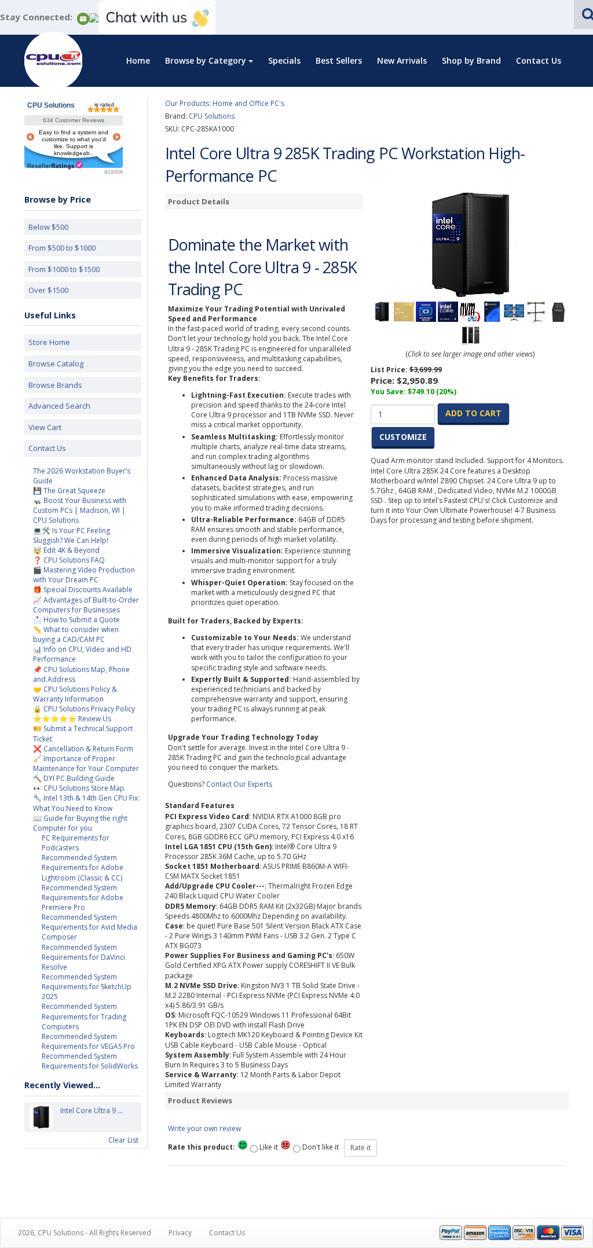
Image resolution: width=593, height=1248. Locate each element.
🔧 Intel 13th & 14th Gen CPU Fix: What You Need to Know (86, 803)
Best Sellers (339, 60)
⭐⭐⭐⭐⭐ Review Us (72, 719)
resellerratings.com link (55, 165)
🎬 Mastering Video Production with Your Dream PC (84, 575)
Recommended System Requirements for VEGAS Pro (88, 1041)
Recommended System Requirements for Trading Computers (84, 1016)
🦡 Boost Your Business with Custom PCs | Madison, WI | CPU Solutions (79, 510)
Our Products (187, 103)
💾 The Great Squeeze (69, 490)
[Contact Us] (83, 18)
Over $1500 (48, 290)
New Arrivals (402, 60)
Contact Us (538, 60)
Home (138, 60)
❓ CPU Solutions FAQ (69, 560)
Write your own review (204, 1128)
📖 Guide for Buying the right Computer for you (80, 823)
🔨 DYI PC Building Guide (74, 778)
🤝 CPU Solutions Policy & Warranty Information (75, 694)
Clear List (123, 1140)
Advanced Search (59, 406)
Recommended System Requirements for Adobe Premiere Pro (82, 897)
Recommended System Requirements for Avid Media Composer (89, 927)
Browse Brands (55, 385)
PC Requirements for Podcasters (75, 843)
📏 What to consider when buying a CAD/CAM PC (76, 634)
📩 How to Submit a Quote (76, 620)
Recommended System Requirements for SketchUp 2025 (86, 986)
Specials (284, 60)
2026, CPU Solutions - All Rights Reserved (84, 1233)
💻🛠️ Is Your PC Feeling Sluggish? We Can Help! (71, 535)
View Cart (44, 427)
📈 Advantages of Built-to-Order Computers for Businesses (86, 605)
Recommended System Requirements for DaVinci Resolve (83, 957)
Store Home (49, 342)
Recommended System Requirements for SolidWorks (90, 1061)
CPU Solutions (51, 105)
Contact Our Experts (239, 784)
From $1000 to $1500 (64, 269)
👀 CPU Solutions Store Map (79, 788)
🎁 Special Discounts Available (83, 589)
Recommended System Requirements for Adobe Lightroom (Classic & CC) (82, 867)
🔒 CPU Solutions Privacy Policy (84, 709)
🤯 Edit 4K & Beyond (66, 550)
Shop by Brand (471, 60)
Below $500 (48, 227)
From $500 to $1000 (62, 248)
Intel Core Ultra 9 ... (91, 1110)
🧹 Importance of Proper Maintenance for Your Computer (86, 763)
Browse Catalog (55, 363)
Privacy (180, 1233)
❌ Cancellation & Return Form (83, 749)
